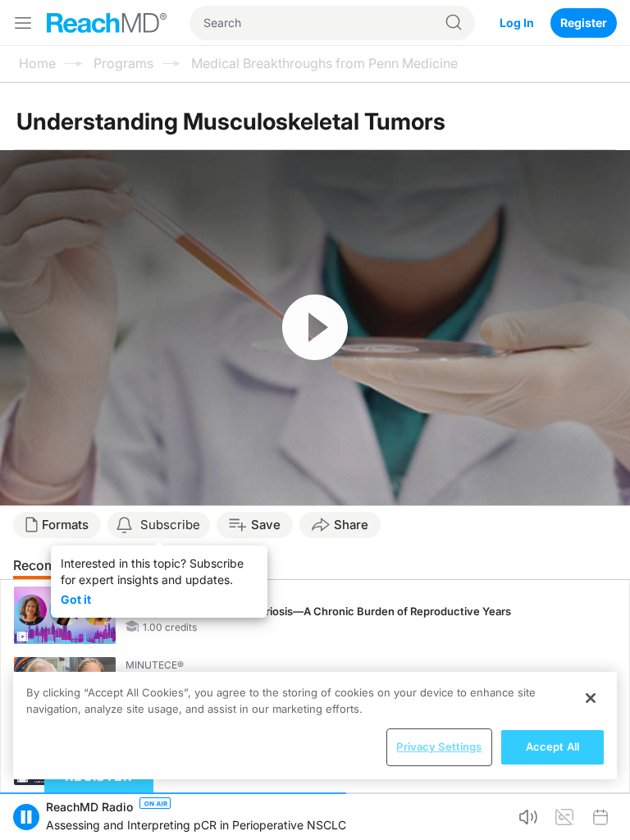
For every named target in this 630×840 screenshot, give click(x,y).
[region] (315, 725)
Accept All (552, 746)
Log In (517, 23)
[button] (26, 817)
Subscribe (170, 524)
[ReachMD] (106, 23)
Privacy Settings (439, 746)
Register (583, 23)
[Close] (591, 698)
